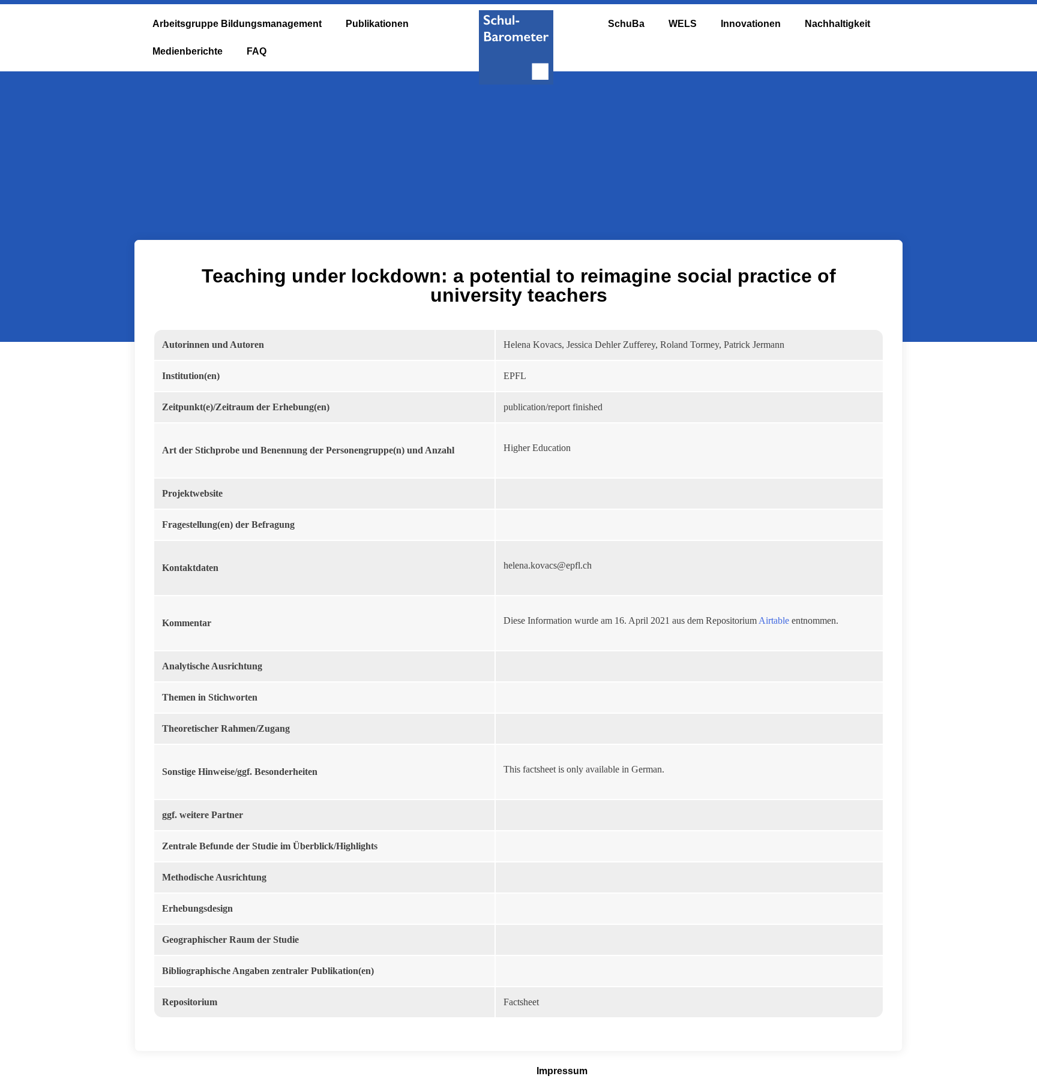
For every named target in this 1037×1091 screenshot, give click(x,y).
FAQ (256, 51)
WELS (683, 24)
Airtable (774, 620)
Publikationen (377, 24)
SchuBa (626, 24)
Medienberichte (187, 51)
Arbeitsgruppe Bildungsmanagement (237, 24)
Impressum (562, 1071)
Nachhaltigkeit (837, 24)
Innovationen (751, 24)
